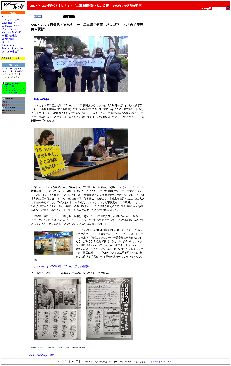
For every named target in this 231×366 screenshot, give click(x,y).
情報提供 (5, 105)
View (4, 113)
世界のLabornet (12, 83)
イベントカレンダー (12, 32)
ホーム (5, 16)
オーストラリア (12, 90)
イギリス (19, 86)
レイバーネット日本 (12, 48)
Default (84, 347)
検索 (208, 8)
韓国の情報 (8, 39)
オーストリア (14, 88)
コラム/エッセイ (11, 25)
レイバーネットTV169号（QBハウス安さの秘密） (62, 266)
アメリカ (5, 86)
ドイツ (4, 88)
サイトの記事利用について (160, 361)
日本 (15, 93)
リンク (5, 42)
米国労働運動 (9, 35)
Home (202, 8)
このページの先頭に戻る (40, 355)
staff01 (42, 347)
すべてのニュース (12, 19)
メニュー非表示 (10, 51)
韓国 (22, 88)
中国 (12, 86)
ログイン (5, 102)
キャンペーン (9, 29)
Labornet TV (9, 22)
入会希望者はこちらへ (11, 58)
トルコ (10, 93)
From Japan (8, 45)
